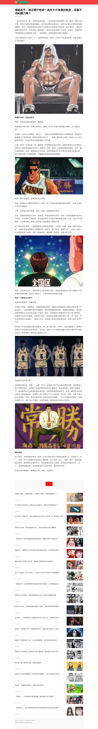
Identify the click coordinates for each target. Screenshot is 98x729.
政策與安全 (22, 722)
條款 (26, 722)
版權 (31, 722)
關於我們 (17, 722)
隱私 (29, 722)
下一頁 (49, 484)
